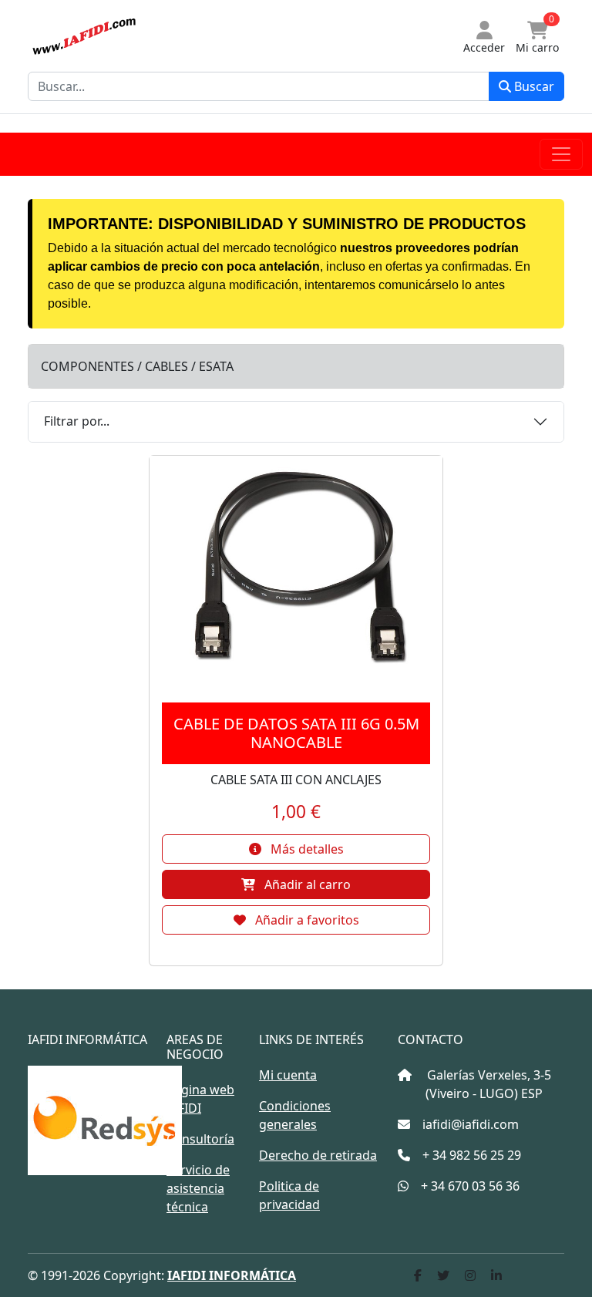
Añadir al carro (306, 884)
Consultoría (200, 1138)
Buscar (532, 86)
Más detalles (305, 849)
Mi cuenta (288, 1074)
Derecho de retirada (318, 1155)
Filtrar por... (76, 421)
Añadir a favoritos (305, 919)
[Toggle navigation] (561, 154)
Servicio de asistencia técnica (198, 1188)
